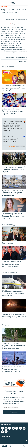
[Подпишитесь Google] (2, 428)
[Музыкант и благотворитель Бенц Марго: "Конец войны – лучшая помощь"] (14, 182)
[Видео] (17, 446)
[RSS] (24, 428)
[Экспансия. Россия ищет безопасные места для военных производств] (14, 253)
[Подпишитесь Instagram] (20, 428)
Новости (4, 6)
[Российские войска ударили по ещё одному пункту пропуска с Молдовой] (14, 305)
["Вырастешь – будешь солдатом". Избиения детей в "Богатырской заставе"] (14, 335)
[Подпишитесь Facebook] (6, 428)
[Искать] (24, 446)
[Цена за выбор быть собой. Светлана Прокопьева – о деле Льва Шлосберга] (14, 205)
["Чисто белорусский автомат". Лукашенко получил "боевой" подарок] (14, 158)
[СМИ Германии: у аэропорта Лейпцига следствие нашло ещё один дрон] (14, 282)
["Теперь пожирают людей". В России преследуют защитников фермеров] (14, 358)
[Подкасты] (2, 431)
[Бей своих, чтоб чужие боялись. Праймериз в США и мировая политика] (14, 100)
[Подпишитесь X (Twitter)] (9, 428)
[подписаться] (6, 431)
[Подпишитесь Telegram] (16, 428)
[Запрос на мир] (14, 234)
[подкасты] (11, 446)
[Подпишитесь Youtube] (13, 428)
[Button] (10, 19)
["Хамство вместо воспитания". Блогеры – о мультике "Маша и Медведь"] (14, 77)
